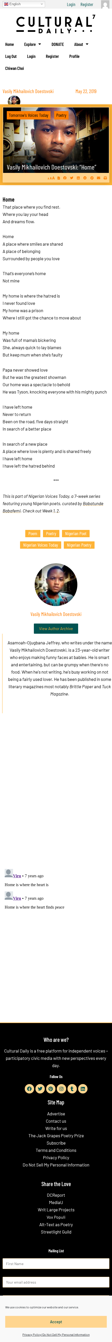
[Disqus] (56, 797)
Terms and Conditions (56, 1150)
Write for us (56, 1128)
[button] (65, 178)
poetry (51, 533)
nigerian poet (75, 533)
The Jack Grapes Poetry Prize (56, 1135)
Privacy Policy (56, 1157)
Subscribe (56, 1142)
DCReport (56, 1195)
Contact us (56, 1120)
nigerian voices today (40, 545)
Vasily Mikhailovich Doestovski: (51, 167)
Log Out (11, 56)
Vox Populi (56, 1216)
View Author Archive (56, 628)
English (14, 4)
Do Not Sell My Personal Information (56, 1164)
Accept (56, 1321)
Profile (74, 56)
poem (32, 533)
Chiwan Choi (14, 68)
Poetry (61, 115)
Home (9, 44)
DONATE (58, 44)
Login (71, 4)
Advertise (56, 1113)
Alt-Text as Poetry (56, 1224)
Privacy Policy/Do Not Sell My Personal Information (56, 1334)
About (78, 44)
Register (86, 4)
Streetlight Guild (56, 1231)
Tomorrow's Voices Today (28, 115)
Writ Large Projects (56, 1209)
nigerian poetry (79, 545)
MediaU (56, 1202)
